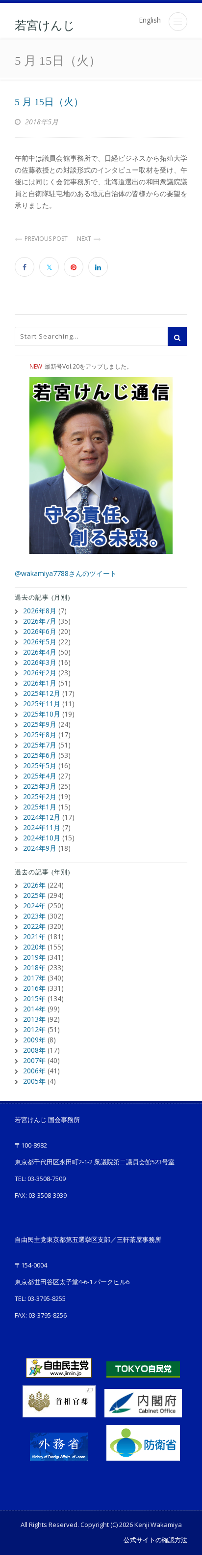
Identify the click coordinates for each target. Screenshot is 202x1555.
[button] (178, 21)
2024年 (34, 905)
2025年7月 (39, 744)
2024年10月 (41, 837)
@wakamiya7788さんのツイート (66, 573)
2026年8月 (39, 610)
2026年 (34, 885)
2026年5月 (39, 641)
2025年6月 (39, 755)
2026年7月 (39, 621)
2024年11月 (41, 827)
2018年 (34, 967)
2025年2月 (39, 796)
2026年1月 (39, 683)
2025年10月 (41, 714)
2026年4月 (39, 652)
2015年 (34, 998)
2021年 (34, 936)
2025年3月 (39, 786)
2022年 (34, 926)
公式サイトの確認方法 (155, 1539)
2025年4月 (39, 775)
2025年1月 (39, 806)
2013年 (34, 1019)
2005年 (34, 1081)
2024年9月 (39, 848)
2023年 (34, 916)
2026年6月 (39, 631)
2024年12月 (41, 817)
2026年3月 (39, 662)
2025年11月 (41, 703)
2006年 (34, 1070)
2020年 (34, 946)
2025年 (34, 895)
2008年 (34, 1050)
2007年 (34, 1060)
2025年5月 (39, 765)
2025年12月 (41, 693)
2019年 (34, 957)
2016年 (34, 988)
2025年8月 (39, 734)
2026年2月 (39, 672)
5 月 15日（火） (49, 101)
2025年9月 (39, 724)
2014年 (34, 1008)
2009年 (34, 1039)
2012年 (34, 1029)
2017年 (34, 977)
